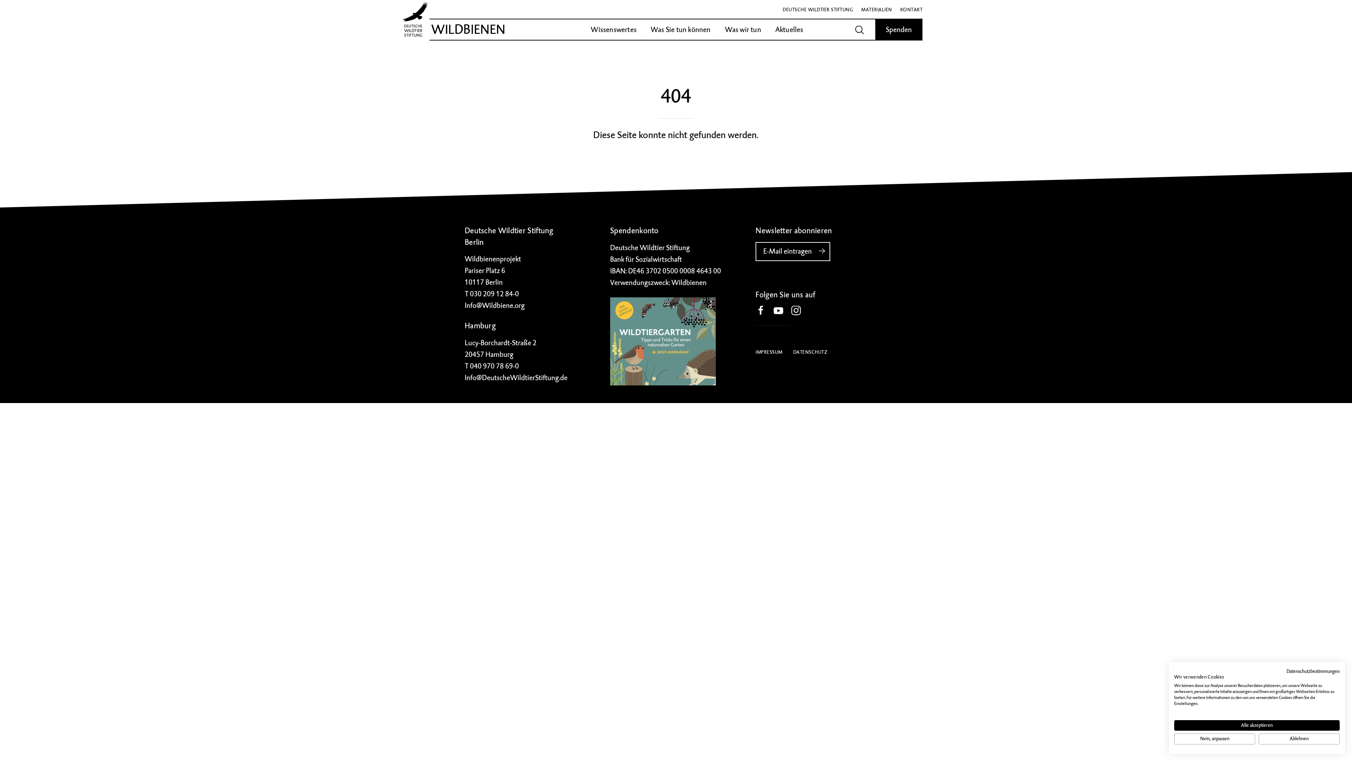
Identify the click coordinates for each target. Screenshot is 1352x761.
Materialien (876, 10)
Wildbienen (468, 29)
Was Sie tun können (681, 29)
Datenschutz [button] (810, 352)
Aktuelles (789, 29)
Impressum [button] (769, 352)
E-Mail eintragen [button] (787, 251)
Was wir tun (743, 29)
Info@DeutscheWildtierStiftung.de (516, 377)
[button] (764, 311)
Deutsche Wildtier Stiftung (818, 10)
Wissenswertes (614, 29)
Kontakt (911, 10)
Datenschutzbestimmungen (1313, 671)
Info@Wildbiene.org (495, 305)
